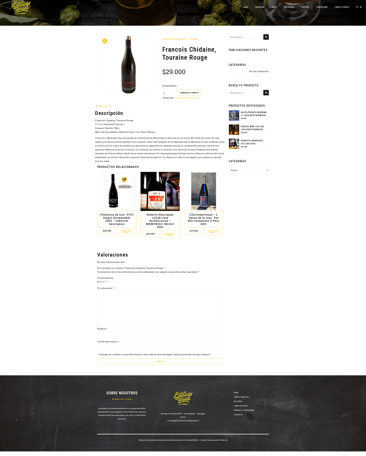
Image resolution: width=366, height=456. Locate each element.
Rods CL (224, 440)
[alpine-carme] (203, 191)
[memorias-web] (160, 191)
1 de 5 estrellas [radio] (98, 282)
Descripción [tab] (104, 105)
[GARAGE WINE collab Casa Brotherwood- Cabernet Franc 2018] (234, 129)
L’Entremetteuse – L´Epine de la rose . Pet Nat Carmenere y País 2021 (203, 219)
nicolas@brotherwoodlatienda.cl (183, 420)
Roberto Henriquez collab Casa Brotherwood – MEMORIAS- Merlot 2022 (160, 221)
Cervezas (259, 7)
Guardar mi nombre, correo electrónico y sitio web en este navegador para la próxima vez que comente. (155, 354)
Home (245, 7)
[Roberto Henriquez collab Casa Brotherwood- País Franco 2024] (234, 143)
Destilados (289, 7)
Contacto (238, 414)
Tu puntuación (105, 277)
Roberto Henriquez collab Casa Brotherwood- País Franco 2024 (252, 142)
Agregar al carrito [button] (126, 231)
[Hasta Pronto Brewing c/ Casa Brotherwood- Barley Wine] (234, 115)
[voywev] (116, 191)
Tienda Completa (241, 397)
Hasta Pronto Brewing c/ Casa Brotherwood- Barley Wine (254, 114)
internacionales (174, 39)
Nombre (102, 328)
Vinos (274, 7)
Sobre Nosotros (241, 406)
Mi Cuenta (238, 401)
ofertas (305, 7)
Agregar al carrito (189, 93)
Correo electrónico (108, 341)
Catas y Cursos (342, 7)
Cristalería (321, 7)
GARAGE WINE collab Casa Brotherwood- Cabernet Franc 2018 (253, 128)
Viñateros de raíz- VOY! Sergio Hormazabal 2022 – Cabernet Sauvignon (117, 219)
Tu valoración (105, 288)
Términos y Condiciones (244, 410)
